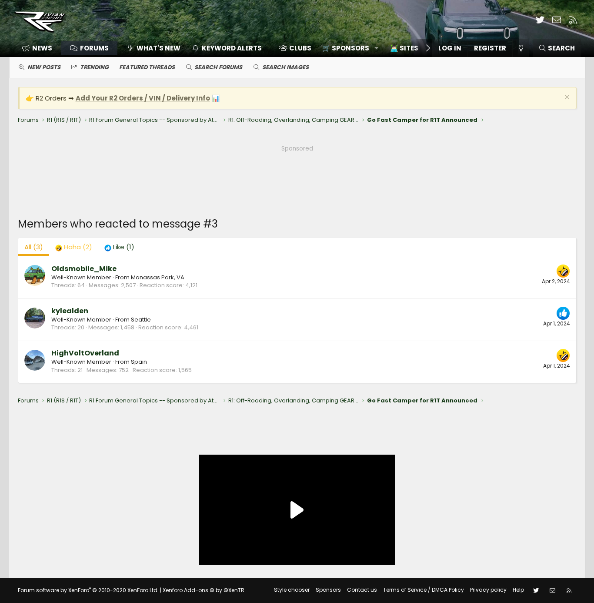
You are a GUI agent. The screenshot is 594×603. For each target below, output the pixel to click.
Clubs (300, 48)
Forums (94, 48)
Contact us (362, 589)
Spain (139, 362)
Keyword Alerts (232, 48)
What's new (158, 48)
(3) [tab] (33, 246)
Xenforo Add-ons (203, 590)
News (42, 48)
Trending (94, 67)
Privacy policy (488, 589)
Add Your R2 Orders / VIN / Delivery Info (143, 98)
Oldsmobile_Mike (84, 269)
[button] (347, 48)
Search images (285, 67)
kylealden (69, 311)
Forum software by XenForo (88, 590)
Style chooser (292, 589)
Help (518, 589)
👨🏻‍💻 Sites (404, 48)
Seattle (141, 319)
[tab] (73, 247)
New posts (43, 67)
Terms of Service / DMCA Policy (423, 589)
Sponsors (328, 589)
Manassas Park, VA (157, 277)
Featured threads (147, 67)
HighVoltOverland (85, 353)
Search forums (218, 67)
